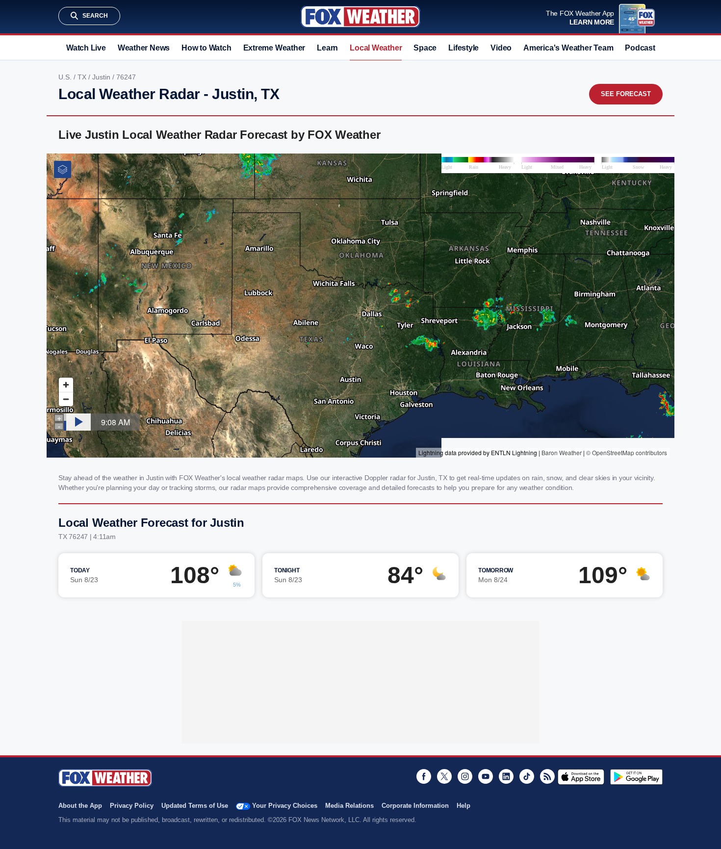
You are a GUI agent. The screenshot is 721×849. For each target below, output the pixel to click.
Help (463, 805)
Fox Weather (360, 16)
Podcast (640, 48)
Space (425, 48)
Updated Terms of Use (194, 805)
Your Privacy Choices (284, 805)
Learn (327, 48)
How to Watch (206, 48)
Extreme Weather (274, 48)
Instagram (465, 776)
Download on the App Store (581, 777)
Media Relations (349, 805)
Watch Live (86, 48)
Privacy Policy (132, 805)
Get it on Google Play (636, 777)
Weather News (144, 48)
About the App (80, 805)
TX (82, 77)
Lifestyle (463, 48)
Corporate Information (415, 805)
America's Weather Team (568, 48)
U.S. (66, 77)
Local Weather (376, 48)
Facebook (423, 776)
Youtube (485, 776)
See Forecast (626, 94)
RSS (547, 776)
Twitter (444, 776)
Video (501, 48)
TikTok (526, 776)
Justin (102, 77)
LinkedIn (506, 776)
